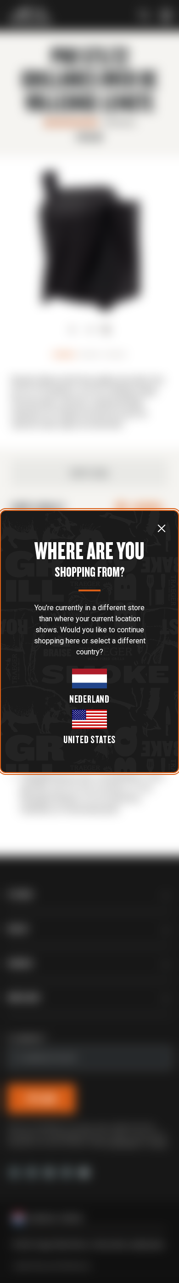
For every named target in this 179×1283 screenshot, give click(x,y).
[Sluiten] (161, 528)
